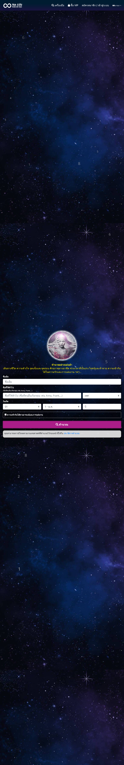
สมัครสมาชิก (89, 5)
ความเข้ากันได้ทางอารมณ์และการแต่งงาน (25, 415)
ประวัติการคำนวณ (71, 433)
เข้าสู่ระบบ (103, 5)
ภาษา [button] (117, 5)
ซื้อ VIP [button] (74, 5)
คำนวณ (63, 424)
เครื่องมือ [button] (59, 5)
